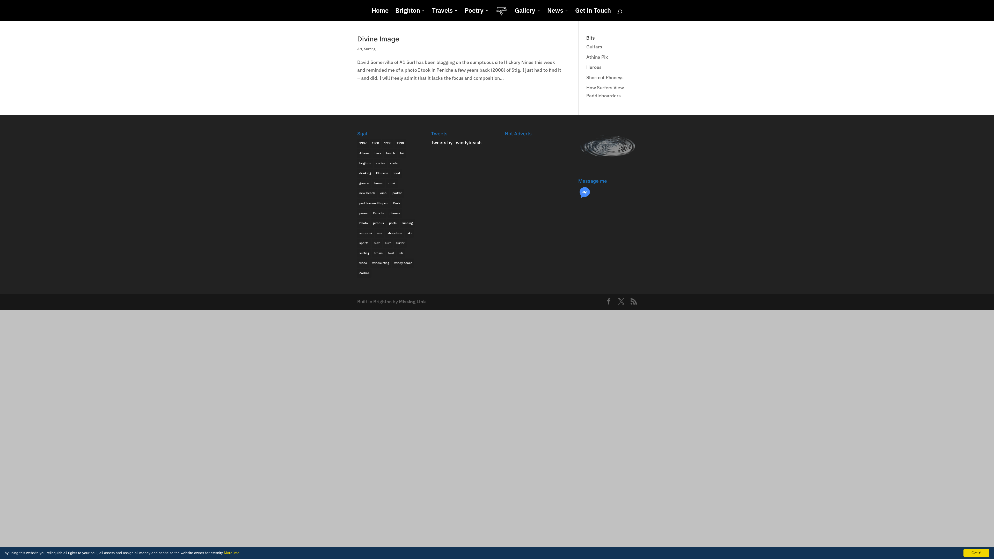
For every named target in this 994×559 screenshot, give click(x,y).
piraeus (378, 223)
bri (402, 153)
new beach (367, 193)
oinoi (383, 193)
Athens (364, 153)
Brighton (407, 11)
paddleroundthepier (373, 203)
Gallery (525, 11)
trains (378, 253)
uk (401, 253)
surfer (400, 243)
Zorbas (364, 273)
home (378, 183)
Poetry (474, 11)
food (396, 173)
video (363, 263)
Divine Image (378, 39)
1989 (387, 143)
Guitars (594, 47)
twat (391, 253)
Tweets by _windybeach (456, 142)
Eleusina (382, 173)
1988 (375, 143)
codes (380, 163)
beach (390, 153)
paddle (397, 193)
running (407, 223)
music (392, 183)
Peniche (378, 213)
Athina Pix (597, 57)
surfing (364, 253)
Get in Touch (593, 11)
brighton (365, 163)
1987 (363, 143)
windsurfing (380, 263)
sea (379, 233)
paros (363, 213)
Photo (363, 223)
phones (395, 213)
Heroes (594, 67)
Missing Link (412, 302)
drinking (365, 173)
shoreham (395, 233)
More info (231, 553)
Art (359, 49)
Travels (442, 11)
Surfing (370, 49)
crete (394, 163)
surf (388, 243)
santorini (365, 233)
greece (364, 183)
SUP (377, 243)
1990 (400, 143)
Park (396, 203)
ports (393, 223)
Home (380, 11)
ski (409, 233)
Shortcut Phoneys (605, 77)
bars (378, 153)
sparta (364, 243)
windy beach (403, 263)
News (555, 11)
